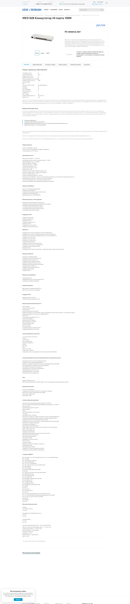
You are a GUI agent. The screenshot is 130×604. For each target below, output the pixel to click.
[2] (67, 36)
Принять (18, 599)
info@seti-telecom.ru (98, 4)
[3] (68, 36)
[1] (65, 36)
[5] (71, 36)
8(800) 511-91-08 (40, 4)
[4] (70, 36)
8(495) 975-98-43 (48, 4)
